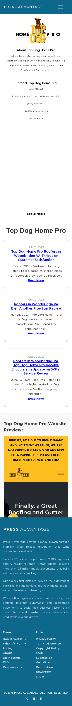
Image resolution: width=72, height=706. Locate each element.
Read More (36, 280)
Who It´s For (12, 643)
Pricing (8, 648)
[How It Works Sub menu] (25, 639)
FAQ (6, 662)
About (7, 653)
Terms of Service (48, 643)
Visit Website (36, 118)
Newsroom (44, 672)
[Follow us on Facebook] (34, 698)
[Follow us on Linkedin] (41, 698)
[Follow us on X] (26, 698)
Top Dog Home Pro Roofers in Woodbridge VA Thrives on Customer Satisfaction (36, 255)
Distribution (11, 658)
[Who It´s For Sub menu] (24, 643)
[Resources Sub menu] (21, 667)
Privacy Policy (46, 639)
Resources (10, 667)
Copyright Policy (48, 648)
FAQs (40, 653)
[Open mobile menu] (60, 7)
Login (40, 676)
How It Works (13, 639)
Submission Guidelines (44, 660)
